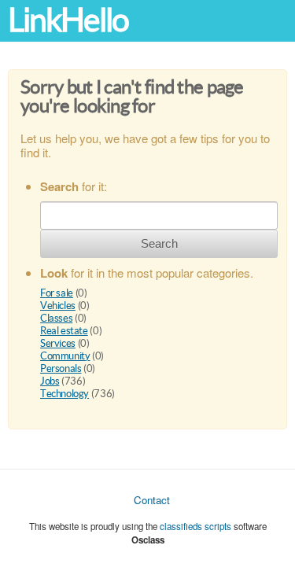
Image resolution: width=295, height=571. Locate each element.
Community (65, 356)
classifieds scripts (195, 526)
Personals (61, 368)
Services (58, 343)
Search (159, 243)
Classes (56, 318)
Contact (152, 499)
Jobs (49, 381)
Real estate (64, 331)
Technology (64, 394)
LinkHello (68, 20)
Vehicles (58, 305)
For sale (56, 293)
